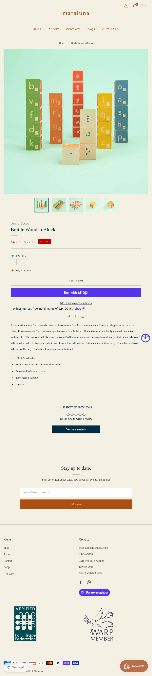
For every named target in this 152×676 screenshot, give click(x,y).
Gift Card (110, 29)
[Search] (144, 6)
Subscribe (76, 504)
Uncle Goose (20, 223)
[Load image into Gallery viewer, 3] (76, 205)
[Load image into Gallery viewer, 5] (110, 205)
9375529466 (86, 554)
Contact (73, 29)
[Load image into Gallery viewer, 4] (93, 205)
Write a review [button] (76, 429)
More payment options (76, 303)
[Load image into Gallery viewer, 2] (58, 205)
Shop (37, 29)
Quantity (19, 256)
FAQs (91, 29)
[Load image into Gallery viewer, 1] (41, 205)
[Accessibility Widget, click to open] (145, 338)
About (53, 29)
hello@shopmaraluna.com (93, 547)
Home (62, 43)
